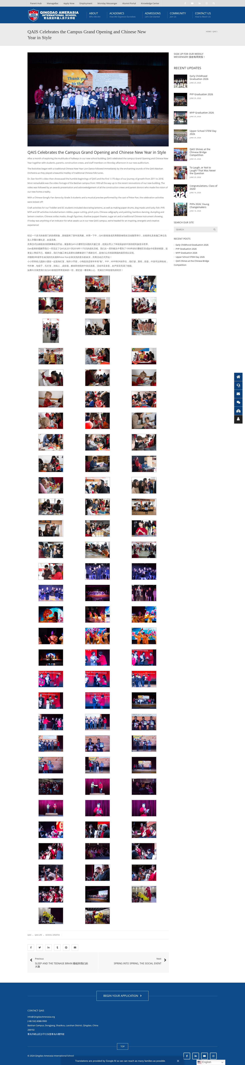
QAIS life (38, 935)
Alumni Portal (129, 3)
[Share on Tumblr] (57, 947)
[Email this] (75, 947)
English (206, 1062)
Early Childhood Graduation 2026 (199, 77)
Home (208, 31)
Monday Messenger (107, 3)
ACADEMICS (123, 14)
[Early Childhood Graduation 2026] (180, 81)
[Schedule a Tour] (238, 411)
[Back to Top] (238, 419)
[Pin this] (66, 947)
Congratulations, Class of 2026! (203, 187)
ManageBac (52, 3)
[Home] (238, 377)
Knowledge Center (150, 3)
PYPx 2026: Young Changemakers (199, 206)
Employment (86, 3)
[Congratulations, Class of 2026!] (180, 191)
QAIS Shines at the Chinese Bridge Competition (200, 152)
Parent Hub (36, 3)
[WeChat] (238, 402)
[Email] (238, 394)
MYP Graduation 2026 (202, 112)
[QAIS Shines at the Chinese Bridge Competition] (180, 154)
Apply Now (69, 3)
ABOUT (94, 14)
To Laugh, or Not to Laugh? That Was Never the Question (203, 170)
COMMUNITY (178, 14)
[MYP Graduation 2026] (180, 117)
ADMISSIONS (153, 14)
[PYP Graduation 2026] (180, 99)
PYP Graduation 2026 (201, 94)
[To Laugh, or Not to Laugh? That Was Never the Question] (180, 172)
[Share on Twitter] (39, 947)
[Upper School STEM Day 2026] (180, 136)
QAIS (214, 31)
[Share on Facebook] (31, 947)
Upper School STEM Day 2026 (203, 132)
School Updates (53, 935)
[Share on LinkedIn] (48, 947)
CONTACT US (203, 14)
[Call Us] (238, 385)
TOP (122, 1046)
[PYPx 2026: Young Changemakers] (180, 209)
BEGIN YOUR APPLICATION (121, 996)
